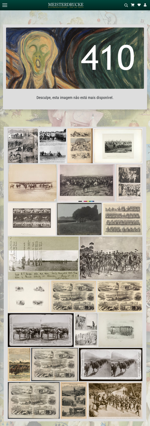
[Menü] (5, 5)
